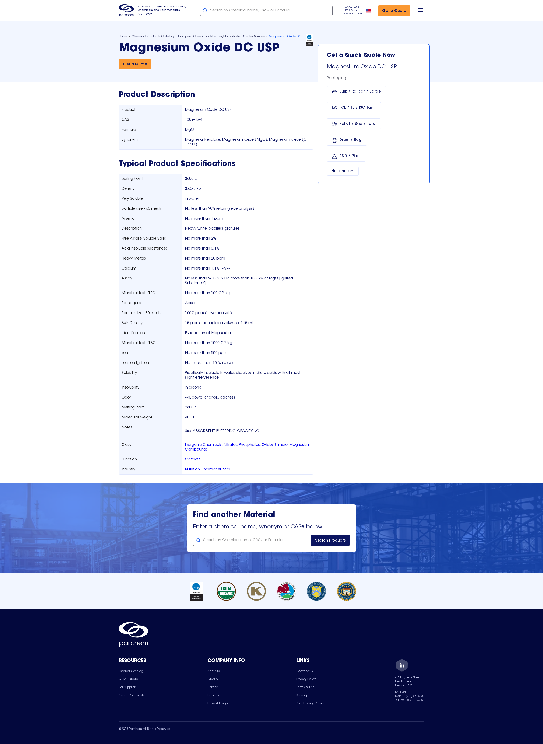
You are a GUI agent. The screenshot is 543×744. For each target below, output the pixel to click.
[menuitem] (131, 671)
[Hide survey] (531, 633)
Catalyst (192, 460)
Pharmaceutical (216, 470)
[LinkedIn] (402, 666)
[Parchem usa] (126, 10)
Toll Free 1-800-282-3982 (409, 700)
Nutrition (192, 470)
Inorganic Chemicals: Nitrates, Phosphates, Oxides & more (236, 445)
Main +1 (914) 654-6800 (409, 696)
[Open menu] (420, 10)
